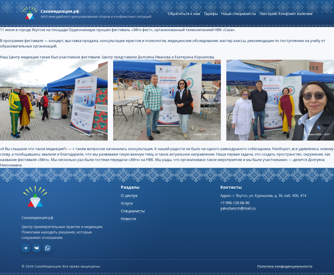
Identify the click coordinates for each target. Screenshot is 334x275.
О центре (129, 195)
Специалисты (133, 210)
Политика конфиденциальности (284, 266)
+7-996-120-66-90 (234, 202)
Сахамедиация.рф (60, 11)
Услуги (127, 203)
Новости (128, 218)
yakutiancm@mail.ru (238, 208)
